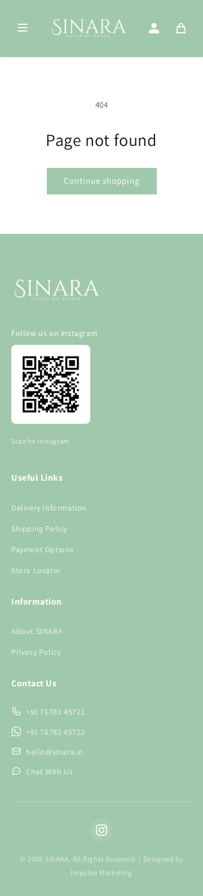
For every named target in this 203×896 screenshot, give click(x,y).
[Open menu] (22, 28)
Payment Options (42, 549)
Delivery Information (49, 508)
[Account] (154, 28)
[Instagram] (101, 830)
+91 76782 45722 (55, 712)
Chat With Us (49, 771)
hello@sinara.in (54, 752)
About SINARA (37, 631)
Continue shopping (102, 180)
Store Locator (36, 570)
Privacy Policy (35, 652)
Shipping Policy (39, 529)
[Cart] (181, 28)
